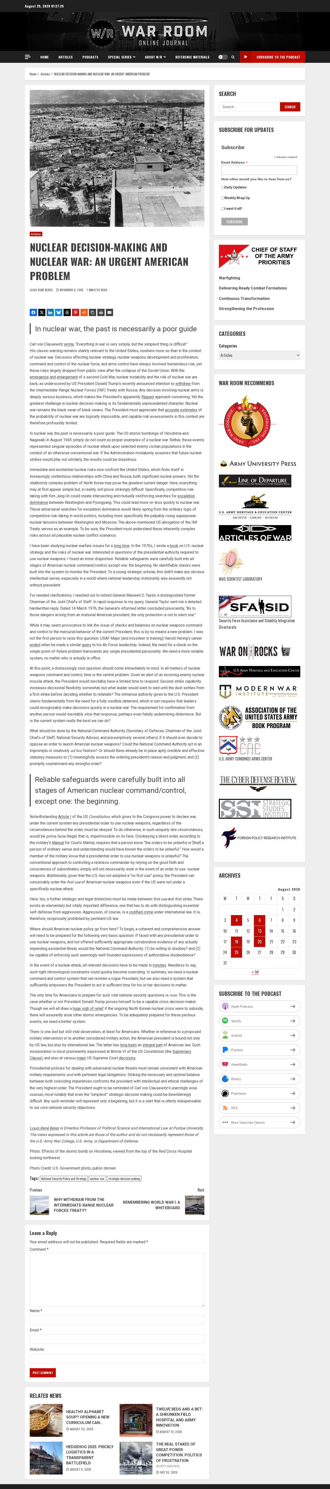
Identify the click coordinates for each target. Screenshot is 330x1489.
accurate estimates (181, 410)
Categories (228, 346)
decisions (127, 1058)
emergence (39, 377)
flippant (148, 397)
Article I (64, 816)
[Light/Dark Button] (223, 57)
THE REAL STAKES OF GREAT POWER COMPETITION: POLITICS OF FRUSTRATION (136, 1458)
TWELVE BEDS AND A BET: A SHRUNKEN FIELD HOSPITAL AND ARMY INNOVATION (136, 1420)
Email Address (234, 162)
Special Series (120, 56)
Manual (58, 842)
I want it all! (233, 208)
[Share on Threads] (67, 312)
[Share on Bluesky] (58, 312)
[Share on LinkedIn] (50, 312)
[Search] (233, 57)
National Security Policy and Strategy (63, 1178)
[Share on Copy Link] (92, 312)
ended (35, 645)
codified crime (141, 912)
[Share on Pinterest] (75, 312)
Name (36, 1310)
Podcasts (90, 56)
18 (236, 942)
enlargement (67, 377)
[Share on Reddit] (84, 312)
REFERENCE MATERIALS (192, 56)
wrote (69, 344)
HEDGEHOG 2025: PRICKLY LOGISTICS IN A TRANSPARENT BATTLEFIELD (46, 1458)
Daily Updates (235, 187)
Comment (39, 1249)
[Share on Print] (101, 312)
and (53, 377)
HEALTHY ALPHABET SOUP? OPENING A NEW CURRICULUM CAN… (46, 1420)
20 (260, 942)
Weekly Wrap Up (237, 198)
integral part (153, 1045)
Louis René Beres (42, 290)
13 (259, 931)
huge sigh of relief (88, 1008)
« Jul (255, 972)
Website (37, 1349)
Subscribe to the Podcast (278, 56)
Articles (65, 56)
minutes (159, 965)
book (174, 545)
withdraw (183, 383)
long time (121, 545)
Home (44, 56)
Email (36, 1330)
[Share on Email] (109, 312)
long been (128, 1045)
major (81, 1058)
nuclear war (97, 1178)
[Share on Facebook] (33, 312)
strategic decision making (124, 1178)
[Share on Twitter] (41, 312)
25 (236, 952)
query (86, 645)
